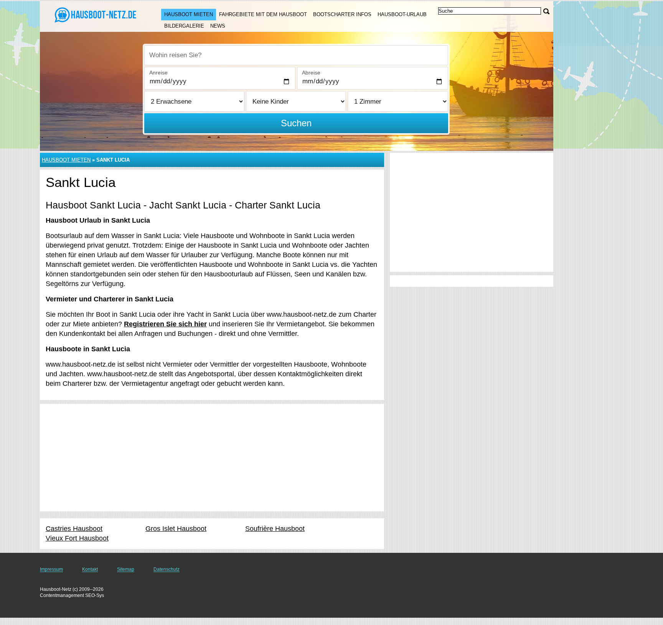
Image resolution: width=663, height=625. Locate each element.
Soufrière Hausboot (275, 528)
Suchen (296, 123)
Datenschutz (166, 569)
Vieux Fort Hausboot (77, 538)
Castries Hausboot (74, 528)
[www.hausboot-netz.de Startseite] (93, 15)
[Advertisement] (212, 457)
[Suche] (546, 11)
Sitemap (125, 569)
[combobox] (296, 55)
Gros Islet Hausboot (175, 528)
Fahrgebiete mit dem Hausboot (263, 14)
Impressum (51, 569)
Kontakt (90, 569)
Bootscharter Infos (342, 14)
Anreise (158, 72)
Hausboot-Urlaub (402, 14)
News (217, 26)
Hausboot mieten (188, 14)
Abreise (311, 72)
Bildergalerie (184, 26)
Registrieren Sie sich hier (165, 324)
